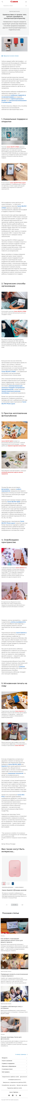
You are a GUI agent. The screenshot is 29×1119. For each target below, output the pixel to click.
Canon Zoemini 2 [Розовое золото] (14, 890)
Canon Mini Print (19, 745)
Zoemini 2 (4, 766)
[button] (7, 905)
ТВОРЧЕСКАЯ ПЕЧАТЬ (14, 11)
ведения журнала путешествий (17, 445)
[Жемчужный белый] (8, 883)
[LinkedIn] (12, 1095)
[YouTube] (20, 1095)
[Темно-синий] (13, 883)
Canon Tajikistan (14, 1092)
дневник (22, 666)
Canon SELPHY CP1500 (13, 147)
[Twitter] (16, 1095)
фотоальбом (5, 489)
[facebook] (9, 1095)
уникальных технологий (15, 773)
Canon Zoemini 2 (20, 567)
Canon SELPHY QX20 (7, 441)
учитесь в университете (18, 622)
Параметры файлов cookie (14, 1088)
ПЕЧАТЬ (3, 935)
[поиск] (2, 2)
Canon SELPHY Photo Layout (18, 182)
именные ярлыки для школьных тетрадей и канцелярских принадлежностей (13, 387)
